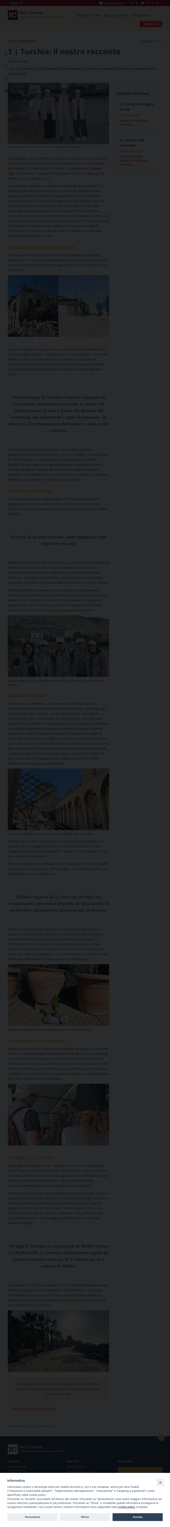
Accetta (137, 1517)
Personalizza (32, 1517)
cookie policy (126, 1507)
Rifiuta (85, 1517)
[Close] (160, 1482)
